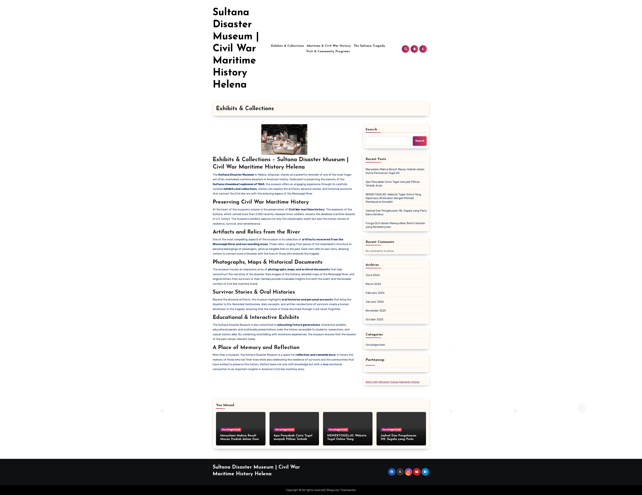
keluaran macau (389, 382)
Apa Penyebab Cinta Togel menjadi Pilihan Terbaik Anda (393, 183)
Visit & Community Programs (328, 51)
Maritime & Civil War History (329, 46)
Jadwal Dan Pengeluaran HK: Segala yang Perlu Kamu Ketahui (396, 212)
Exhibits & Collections (287, 46)
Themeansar (348, 490)
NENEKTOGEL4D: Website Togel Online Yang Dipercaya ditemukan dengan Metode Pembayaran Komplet (393, 198)
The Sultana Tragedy (369, 46)
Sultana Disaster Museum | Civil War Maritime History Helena (236, 49)
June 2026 (373, 275)
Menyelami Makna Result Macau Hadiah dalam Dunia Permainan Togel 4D (395, 171)
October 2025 (374, 319)
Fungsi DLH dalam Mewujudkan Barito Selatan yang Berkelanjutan (395, 225)
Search (371, 129)
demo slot (372, 382)
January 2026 (375, 301)
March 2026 (373, 284)
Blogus (331, 490)
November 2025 (376, 310)
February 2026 (375, 292)
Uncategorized (375, 344)
